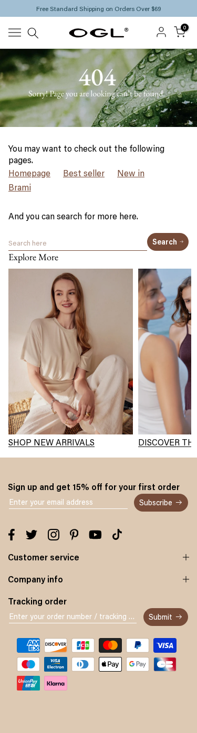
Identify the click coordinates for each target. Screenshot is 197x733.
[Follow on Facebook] (11, 534)
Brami (19, 187)
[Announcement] (98, 8)
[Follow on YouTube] (95, 534)
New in (130, 173)
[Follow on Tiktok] (117, 534)
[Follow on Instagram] (53, 534)
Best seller (84, 173)
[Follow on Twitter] (31, 534)
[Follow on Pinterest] (74, 534)
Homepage (29, 173)
